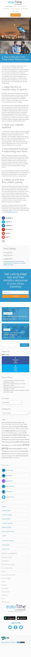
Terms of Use (6, 549)
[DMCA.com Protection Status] (21, 642)
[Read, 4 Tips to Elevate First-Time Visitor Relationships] (15, 47)
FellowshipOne (5, 561)
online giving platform (15, 448)
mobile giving (19, 441)
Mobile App (9, 475)
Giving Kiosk (9, 491)
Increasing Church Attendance (11, 263)
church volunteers (6, 428)
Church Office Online (6, 568)
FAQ (14, 11)
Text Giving (18, 454)
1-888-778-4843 (8, 6)
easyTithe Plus (10, 497)
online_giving (17, 451)
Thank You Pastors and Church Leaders (13, 380)
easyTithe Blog (6, 510)
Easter (25, 433)
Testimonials (24, 8)
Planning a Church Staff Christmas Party (13, 387)
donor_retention (19, 432)
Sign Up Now (15, 15)
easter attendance (7, 435)
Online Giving (9, 470)
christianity (21, 424)
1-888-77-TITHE (15, 623)
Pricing (12, 8)
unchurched (4, 455)
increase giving (9, 442)
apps (10, 424)
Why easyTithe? (6, 519)
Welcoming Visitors (8, 264)
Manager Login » (21, 6)
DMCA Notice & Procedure (8, 642)
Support (14, 6)
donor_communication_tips (9, 433)
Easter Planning (19, 435)
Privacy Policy (5, 545)
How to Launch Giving (8, 531)
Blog (17, 11)
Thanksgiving (24, 454)
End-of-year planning (11, 439)
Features (17, 8)
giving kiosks (21, 439)
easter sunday (10, 437)
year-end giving (20, 456)
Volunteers (23, 263)
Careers (4, 535)
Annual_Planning (5, 424)
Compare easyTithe (7, 523)
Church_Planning (15, 428)
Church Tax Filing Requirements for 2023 (14, 384)
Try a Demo (6, 8)
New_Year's (10, 445)
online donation (17, 445)
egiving (16, 437)
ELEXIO (3, 571)
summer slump (10, 454)
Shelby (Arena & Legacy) (7, 564)
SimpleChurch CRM (6, 557)
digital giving (10, 430)
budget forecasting (15, 424)
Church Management (9, 261)
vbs (7, 455)
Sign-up (4, 506)
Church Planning (19, 261)
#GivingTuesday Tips (18, 422)
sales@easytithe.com (11, 212)
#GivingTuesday (6, 422)
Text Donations (10, 486)
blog (21, 36)
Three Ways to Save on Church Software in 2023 (16, 390)
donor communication (21, 431)
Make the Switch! (6, 527)
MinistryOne (9, 481)
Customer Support (7, 515)
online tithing (10, 451)
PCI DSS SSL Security (7, 540)
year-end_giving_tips (15, 457)
